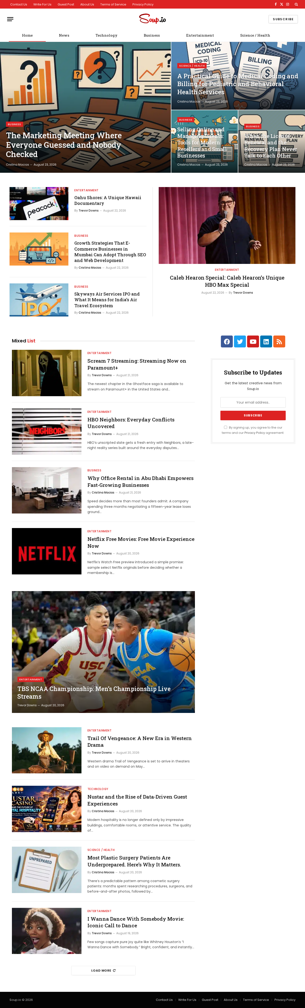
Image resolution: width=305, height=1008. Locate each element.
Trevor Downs (89, 210)
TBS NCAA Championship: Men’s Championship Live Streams (94, 692)
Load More (101, 970)
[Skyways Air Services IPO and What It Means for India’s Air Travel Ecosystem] (39, 299)
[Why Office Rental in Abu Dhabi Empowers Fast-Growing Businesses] (46, 490)
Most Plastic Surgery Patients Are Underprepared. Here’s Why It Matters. (134, 861)
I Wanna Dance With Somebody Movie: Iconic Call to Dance (135, 922)
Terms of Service (113, 4)
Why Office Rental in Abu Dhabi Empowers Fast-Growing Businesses (140, 481)
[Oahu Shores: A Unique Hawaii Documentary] (39, 203)
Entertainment (200, 35)
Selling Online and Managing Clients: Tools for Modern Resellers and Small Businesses (202, 142)
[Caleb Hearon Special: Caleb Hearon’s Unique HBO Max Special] (227, 225)
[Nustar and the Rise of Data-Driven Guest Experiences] (46, 809)
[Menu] (10, 19)
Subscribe (283, 19)
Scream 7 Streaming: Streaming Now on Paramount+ (136, 364)
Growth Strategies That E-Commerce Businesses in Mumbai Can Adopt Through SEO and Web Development (110, 251)
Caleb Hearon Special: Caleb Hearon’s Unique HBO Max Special (227, 281)
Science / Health (255, 35)
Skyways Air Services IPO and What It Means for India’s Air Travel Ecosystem (107, 299)
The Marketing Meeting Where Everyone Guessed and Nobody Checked (64, 145)
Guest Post (66, 4)
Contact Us (18, 4)
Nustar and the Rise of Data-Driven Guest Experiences (137, 800)
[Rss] (279, 341)
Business (152, 35)
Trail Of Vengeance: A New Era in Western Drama (139, 741)
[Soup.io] (152, 19)
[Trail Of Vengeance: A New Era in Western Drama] (46, 750)
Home (27, 35)
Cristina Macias (17, 165)
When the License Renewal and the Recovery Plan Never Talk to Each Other (270, 146)
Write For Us (42, 4)
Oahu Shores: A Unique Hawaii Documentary (107, 200)
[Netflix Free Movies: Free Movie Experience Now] (46, 551)
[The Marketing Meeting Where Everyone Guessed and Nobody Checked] (85, 107)
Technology (106, 35)
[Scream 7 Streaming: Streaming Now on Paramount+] (46, 373)
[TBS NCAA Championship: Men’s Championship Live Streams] (103, 652)
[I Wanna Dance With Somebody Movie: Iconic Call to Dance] (46, 931)
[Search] (296, 4)
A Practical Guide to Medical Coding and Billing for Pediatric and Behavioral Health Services (237, 84)
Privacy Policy (142, 4)
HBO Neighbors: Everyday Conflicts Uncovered (130, 423)
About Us (87, 4)
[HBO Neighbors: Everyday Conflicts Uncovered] (46, 432)
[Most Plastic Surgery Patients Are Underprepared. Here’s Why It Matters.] (46, 870)
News (64, 35)
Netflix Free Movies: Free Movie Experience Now (140, 542)
